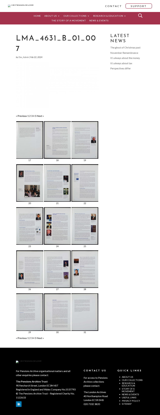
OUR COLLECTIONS (75, 16)
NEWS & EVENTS (99, 20)
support (139, 6)
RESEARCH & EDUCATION (108, 16)
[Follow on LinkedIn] (19, 404)
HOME (37, 16)
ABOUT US (50, 16)
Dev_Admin (24, 57)
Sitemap (127, 404)
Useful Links (129, 397)
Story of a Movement (128, 389)
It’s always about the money (125, 57)
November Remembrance (124, 52)
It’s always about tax (121, 63)
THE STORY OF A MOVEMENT (68, 20)
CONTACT (113, 6)
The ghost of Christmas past (125, 47)
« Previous (21, 115)
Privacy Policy (131, 400)
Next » (40, 115)
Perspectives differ (120, 68)
